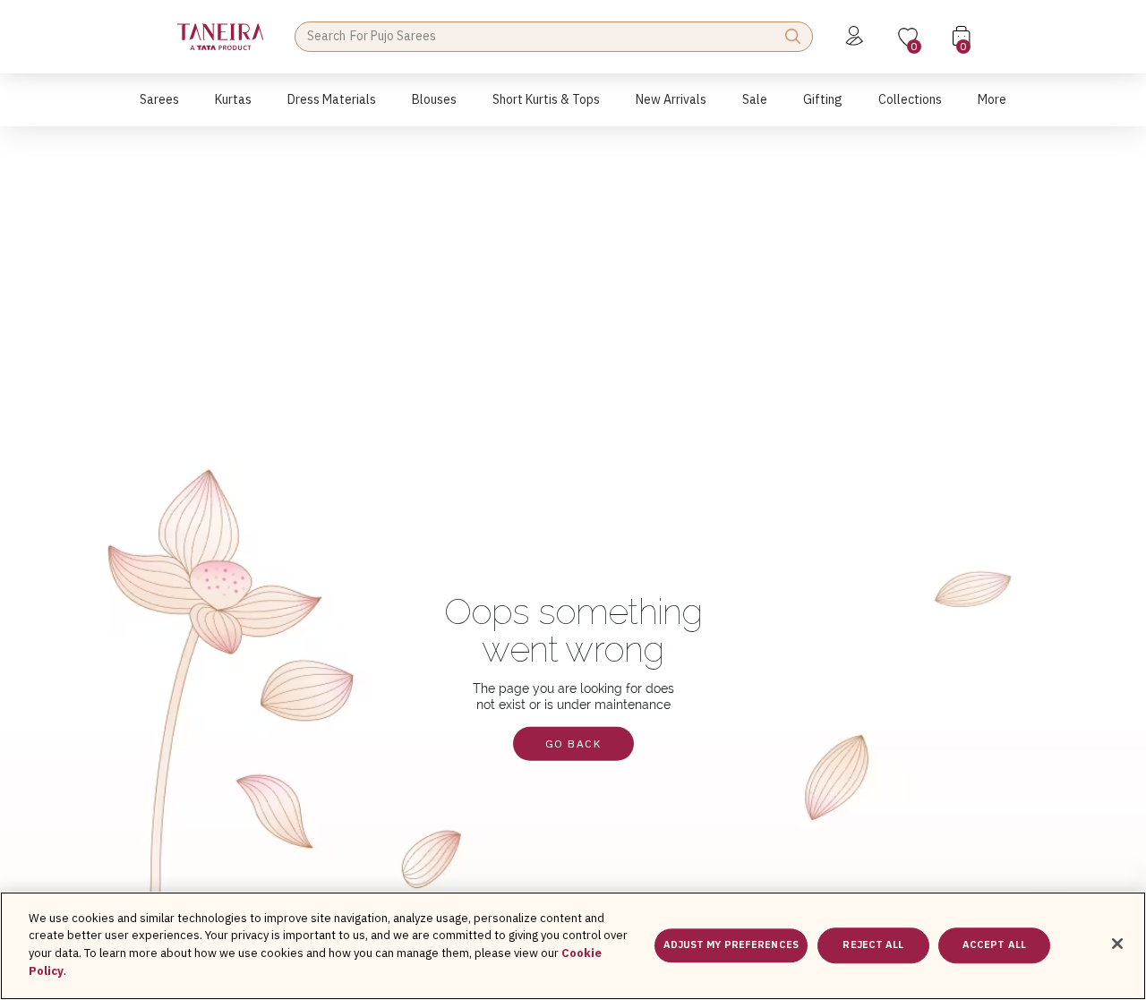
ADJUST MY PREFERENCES (731, 945)
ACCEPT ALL (994, 945)
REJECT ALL (872, 945)
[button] (159, 108)
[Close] (1117, 943)
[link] (434, 108)
